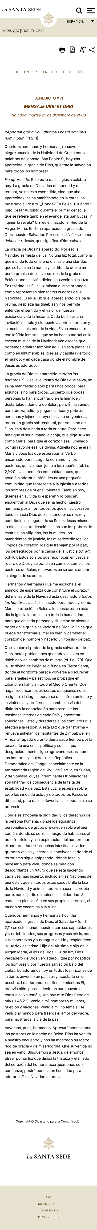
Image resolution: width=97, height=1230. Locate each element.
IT (63, 72)
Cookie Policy (48, 1210)
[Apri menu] (90, 11)
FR (45, 72)
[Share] (92, 51)
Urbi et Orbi (32, 30)
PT (80, 72)
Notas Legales (48, 1204)
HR (54, 72)
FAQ (48, 1197)
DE (17, 72)
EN (26, 72)
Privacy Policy (48, 1217)
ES (36, 72)
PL (71, 72)
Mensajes (11, 30)
